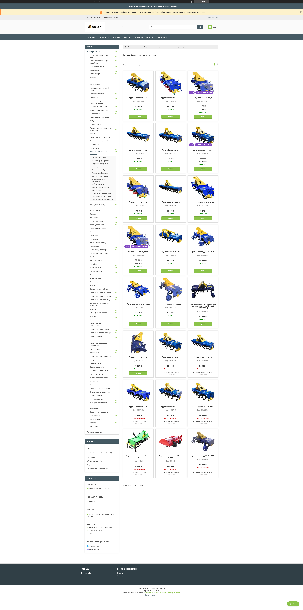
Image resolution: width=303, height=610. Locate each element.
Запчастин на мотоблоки (99, 289)
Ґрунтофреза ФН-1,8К (138, 357)
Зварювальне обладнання (100, 117)
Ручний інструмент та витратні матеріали (101, 129)
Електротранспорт (97, 66)
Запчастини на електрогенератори (97, 324)
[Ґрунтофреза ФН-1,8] (203, 342)
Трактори (93, 214)
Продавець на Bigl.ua (151, 591)
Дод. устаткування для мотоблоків (98, 206)
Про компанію (86, 573)
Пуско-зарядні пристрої (99, 250)
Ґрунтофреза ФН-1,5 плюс (203, 407)
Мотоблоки (94, 218)
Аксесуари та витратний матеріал (99, 404)
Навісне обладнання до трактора (99, 56)
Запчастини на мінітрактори (100, 293)
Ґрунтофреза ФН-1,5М (202, 150)
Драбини (93, 77)
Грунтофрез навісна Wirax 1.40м (170, 457)
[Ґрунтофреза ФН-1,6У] (171, 83)
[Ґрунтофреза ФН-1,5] (171, 342)
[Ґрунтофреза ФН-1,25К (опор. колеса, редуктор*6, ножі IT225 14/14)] (203, 289)
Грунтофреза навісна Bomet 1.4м (138, 457)
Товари (102, 37)
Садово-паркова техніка (99, 110)
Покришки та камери (97, 81)
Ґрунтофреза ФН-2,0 (170, 150)
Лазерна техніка (96, 124)
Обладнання (94, 97)
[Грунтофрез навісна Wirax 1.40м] (171, 441)
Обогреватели (95, 363)
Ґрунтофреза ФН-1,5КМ (170, 304)
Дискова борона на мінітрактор (102, 199)
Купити (138, 116)
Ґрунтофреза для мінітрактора (102, 167)
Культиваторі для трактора (100, 161)
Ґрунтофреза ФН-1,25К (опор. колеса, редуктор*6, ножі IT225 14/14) (203, 306)
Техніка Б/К (94, 381)
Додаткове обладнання (100, 164)
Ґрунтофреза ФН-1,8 (203, 357)
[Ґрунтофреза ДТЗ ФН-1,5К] (203, 441)
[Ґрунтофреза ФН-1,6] (138, 392)
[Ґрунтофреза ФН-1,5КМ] (171, 289)
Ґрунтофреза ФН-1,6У (170, 98)
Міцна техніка (95, 349)
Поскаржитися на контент (152, 593)
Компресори (94, 246)
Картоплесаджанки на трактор (102, 193)
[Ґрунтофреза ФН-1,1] (138, 83)
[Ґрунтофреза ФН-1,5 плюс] (203, 392)
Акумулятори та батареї (99, 378)
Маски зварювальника (98, 232)
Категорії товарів (93, 52)
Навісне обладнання (97, 221)
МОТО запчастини (97, 134)
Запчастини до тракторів (99, 141)
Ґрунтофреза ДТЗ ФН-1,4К (202, 252)
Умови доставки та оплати (127, 576)
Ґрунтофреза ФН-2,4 (170, 202)
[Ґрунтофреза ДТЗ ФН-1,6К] (138, 289)
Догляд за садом (96, 210)
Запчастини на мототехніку (100, 300)
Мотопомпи (94, 239)
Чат (294, 604)
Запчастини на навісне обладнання (98, 344)
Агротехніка (94, 353)
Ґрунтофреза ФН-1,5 (170, 357)
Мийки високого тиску (98, 243)
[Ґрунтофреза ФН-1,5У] (138, 187)
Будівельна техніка (97, 367)
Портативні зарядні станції (100, 370)
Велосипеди (94, 282)
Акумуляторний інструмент (100, 388)
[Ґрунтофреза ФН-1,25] (171, 392)
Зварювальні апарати (98, 228)
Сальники (93, 385)
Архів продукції (96, 267)
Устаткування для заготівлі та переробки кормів (101, 102)
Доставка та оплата (144, 37)
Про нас (116, 37)
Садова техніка (96, 336)
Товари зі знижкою (94, 432)
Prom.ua (162, 588)
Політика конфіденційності (171, 593)
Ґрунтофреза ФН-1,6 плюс (203, 202)
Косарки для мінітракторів (100, 187)
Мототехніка (94, 148)
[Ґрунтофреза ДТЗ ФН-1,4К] (203, 237)
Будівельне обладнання (99, 106)
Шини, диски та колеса (98, 313)
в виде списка (217, 65)
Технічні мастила (96, 419)
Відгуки (127, 37)
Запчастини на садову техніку (101, 320)
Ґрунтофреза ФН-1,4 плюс (138, 252)
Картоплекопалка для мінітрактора (99, 180)
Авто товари (94, 144)
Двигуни (93, 285)
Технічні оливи (95, 84)
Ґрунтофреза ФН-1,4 (203, 98)
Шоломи (93, 309)
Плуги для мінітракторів (100, 173)
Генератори (94, 235)
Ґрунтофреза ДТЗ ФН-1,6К (138, 304)
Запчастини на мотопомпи (99, 329)
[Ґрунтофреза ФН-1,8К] (138, 342)
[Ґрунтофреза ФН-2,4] (171, 187)
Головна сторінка (87, 579)
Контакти (162, 37)
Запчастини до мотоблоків (100, 137)
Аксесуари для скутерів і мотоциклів (99, 304)
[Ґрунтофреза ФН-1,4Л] (171, 237)
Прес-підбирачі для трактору (101, 196)
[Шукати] (200, 27)
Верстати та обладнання (99, 412)
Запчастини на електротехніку (101, 356)
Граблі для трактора (98, 184)
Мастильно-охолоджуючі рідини (99, 89)
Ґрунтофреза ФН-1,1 (138, 98)
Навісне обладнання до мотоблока (99, 62)
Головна (91, 37)
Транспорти (94, 70)
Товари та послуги (135, 47)
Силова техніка (95, 114)
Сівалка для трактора (99, 158)
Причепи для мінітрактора (100, 170)
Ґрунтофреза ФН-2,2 (138, 150)
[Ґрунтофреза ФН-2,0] (171, 135)
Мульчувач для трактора (100, 176)
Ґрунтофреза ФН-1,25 (170, 407)
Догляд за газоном (97, 225)
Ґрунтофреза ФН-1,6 (138, 407)
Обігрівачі (94, 121)
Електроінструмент (97, 94)
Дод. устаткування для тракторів (157, 47)
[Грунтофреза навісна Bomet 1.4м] (138, 441)
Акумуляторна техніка (98, 275)
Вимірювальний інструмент (100, 392)
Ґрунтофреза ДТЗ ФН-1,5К (202, 456)
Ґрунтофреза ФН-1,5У (138, 202)
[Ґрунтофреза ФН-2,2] (138, 135)
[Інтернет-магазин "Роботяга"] (95, 31)
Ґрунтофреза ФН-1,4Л (170, 252)
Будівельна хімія (96, 271)
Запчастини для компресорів (101, 333)
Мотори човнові (96, 260)
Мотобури (94, 264)
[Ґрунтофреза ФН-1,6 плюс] (203, 187)
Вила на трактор (97, 190)
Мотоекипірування (97, 374)
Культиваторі (95, 74)
